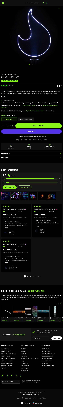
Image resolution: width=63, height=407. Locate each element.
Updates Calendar (47, 356)
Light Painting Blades (11, 75)
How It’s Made (5, 356)
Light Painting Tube (5, 317)
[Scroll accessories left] (57, 303)
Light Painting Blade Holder (35, 111)
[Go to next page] (41, 276)
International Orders (48, 354)
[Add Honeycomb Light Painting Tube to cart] (23, 321)
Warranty (24, 363)
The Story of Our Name (8, 358)
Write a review (9, 187)
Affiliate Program (7, 363)
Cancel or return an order (29, 358)
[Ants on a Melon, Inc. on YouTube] (11, 376)
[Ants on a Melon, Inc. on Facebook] (7, 376)
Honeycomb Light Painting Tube (19, 318)
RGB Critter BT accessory (11, 81)
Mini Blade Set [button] (12, 232)
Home (2, 75)
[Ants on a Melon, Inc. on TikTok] (20, 376)
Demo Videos (25, 366)
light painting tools (29, 105)
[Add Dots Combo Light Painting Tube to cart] (35, 321)
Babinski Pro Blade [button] (13, 267)
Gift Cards (24, 371)
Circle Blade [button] (42, 231)
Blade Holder (8, 116)
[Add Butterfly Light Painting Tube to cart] (47, 321)
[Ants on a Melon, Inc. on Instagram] (2, 376)
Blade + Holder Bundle (26, 119)
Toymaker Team (6, 351)
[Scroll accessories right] (60, 303)
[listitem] (5, 196)
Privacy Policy (46, 351)
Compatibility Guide (48, 366)
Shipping (24, 354)
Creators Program (7, 361)
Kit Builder (4, 349)
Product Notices (47, 358)
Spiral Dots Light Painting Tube (55, 318)
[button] (5, 85)
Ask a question (24, 187)
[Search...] (43, 3)
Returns (24, 356)
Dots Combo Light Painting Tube (31, 318)
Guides (3, 368)
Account (24, 351)
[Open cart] (46, 3)
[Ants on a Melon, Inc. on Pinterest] (16, 376)
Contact (23, 349)
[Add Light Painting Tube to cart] (11, 321)
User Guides (25, 368)
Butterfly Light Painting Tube (42, 318)
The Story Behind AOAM (8, 354)
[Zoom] (60, 7)
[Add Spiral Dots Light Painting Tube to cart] (59, 321)
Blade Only (9, 119)
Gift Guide (45, 363)
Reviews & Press (6, 366)
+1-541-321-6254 (19, 335)
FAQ (22, 361)
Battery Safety (46, 361)
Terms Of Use (46, 349)
